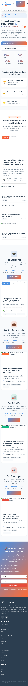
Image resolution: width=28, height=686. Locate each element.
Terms (2, 674)
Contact (3, 667)
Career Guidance (5, 627)
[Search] (13, 4)
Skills (2, 643)
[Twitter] (6, 617)
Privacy (3, 671)
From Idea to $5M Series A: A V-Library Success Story (13, 234)
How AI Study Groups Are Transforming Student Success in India (12, 300)
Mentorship (3, 641)
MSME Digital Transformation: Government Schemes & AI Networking (13, 443)
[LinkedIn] (2, 617)
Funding (3, 657)
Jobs (2, 646)
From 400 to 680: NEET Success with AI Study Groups (13, 197)
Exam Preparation (5, 629)
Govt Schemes (4, 655)
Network (3, 638)
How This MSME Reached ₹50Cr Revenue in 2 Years (11, 215)
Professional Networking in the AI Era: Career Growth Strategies (12, 370)
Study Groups (4, 624)
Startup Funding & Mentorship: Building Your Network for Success (12, 516)
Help (2, 669)
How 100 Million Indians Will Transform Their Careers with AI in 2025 (13, 162)
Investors (3, 660)
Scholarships (4, 631)
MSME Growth (4, 653)
